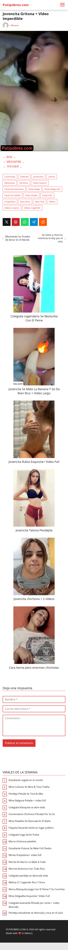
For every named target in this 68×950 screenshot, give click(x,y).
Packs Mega (34, 189)
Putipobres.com (16, 5)
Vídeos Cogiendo (32, 207)
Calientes (24, 176)
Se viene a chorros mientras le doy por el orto (50, 238)
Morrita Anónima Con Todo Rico (27, 868)
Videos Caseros (11, 207)
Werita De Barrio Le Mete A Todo (27, 862)
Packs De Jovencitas (14, 189)
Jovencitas (38, 176)
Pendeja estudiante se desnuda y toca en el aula (36, 912)
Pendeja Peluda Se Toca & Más (26, 793)
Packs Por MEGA (12, 195)
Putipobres (9, 201)
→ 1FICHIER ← (12, 166)
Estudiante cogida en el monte (26, 780)
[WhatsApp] (25, 222)
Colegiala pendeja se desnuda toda (28, 875)
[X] (7, 222)
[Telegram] (34, 222)
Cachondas (9, 176)
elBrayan (14, 25)
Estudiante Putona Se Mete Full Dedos (30, 848)
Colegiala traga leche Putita (24, 834)
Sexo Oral (39, 201)
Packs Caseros (40, 182)
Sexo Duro (25, 201)
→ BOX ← (9, 157)
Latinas (51, 176)
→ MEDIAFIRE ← (14, 162)
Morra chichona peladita (22, 841)
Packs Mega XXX (52, 189)
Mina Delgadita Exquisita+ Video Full (29, 896)
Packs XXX (47, 195)
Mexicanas (9, 182)
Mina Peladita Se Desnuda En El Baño (30, 821)
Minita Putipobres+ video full (25, 855)
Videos (52, 201)
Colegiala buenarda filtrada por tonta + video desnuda (34, 904)
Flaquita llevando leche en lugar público (31, 827)
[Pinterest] (16, 222)
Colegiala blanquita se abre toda (27, 807)
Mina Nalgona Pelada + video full (27, 800)
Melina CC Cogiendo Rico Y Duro (27, 882)
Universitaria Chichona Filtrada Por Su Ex (32, 814)
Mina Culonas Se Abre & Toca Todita (29, 786)
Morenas (23, 182)
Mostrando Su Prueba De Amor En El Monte (17, 238)
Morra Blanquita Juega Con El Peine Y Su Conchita (37, 889)
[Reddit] (43, 222)
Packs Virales (31, 195)
